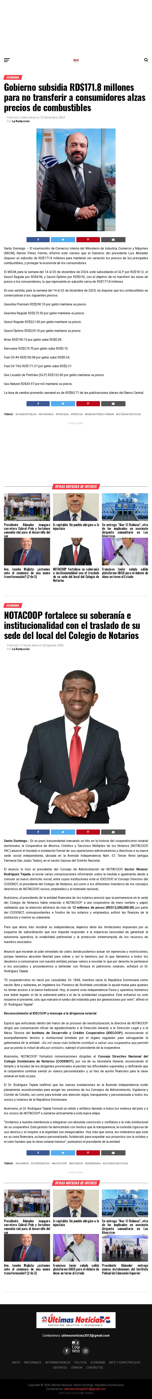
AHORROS (23, 1163)
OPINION (76, 1367)
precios (77, 414)
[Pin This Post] (88, 239)
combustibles (27, 414)
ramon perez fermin (100, 414)
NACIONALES (32, 1362)
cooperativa (41, 1163)
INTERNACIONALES (57, 1362)
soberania (93, 1163)
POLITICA (80, 1362)
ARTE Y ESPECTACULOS (124, 1362)
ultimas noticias (129, 414)
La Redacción (21, 121)
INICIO (16, 1362)
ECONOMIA (98, 1362)
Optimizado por (76, 1393)
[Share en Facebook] (38, 239)
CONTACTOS (94, 1367)
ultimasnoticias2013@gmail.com (85, 1335)
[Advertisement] (76, 27)
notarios (76, 1163)
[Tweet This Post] (63, 239)
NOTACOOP (60, 1163)
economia (47, 414)
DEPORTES (60, 1367)
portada (63, 414)
